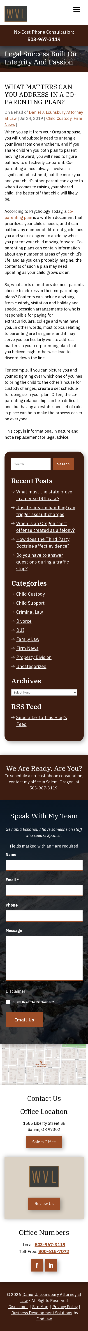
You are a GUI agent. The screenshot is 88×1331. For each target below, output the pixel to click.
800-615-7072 (53, 1251)
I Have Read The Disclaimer (33, 1002)
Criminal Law (29, 612)
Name (11, 854)
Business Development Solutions (41, 1312)
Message (14, 930)
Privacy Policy (65, 1306)
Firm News (27, 648)
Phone (12, 905)
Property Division (34, 657)
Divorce (24, 621)
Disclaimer (15, 991)
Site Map (40, 1306)
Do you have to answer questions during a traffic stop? (42, 562)
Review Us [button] (44, 1203)
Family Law (27, 639)
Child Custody (59, 118)
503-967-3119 (44, 39)
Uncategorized (31, 666)
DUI (20, 630)
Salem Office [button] (44, 1141)
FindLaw (44, 1319)
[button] (76, 9)
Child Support (30, 603)
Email (12, 879)
